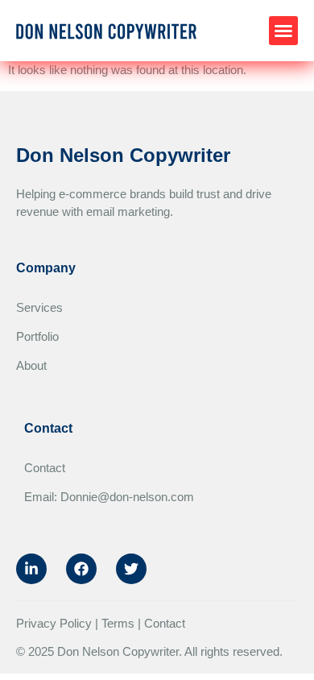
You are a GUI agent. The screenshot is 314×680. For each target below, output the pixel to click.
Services (39, 307)
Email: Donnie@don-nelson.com (109, 497)
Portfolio (37, 336)
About (31, 365)
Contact (44, 468)
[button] (283, 30)
